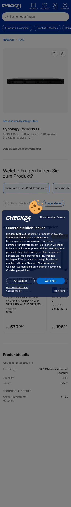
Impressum (59, 291)
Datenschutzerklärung (17, 287)
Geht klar (50, 280)
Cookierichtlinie (14, 291)
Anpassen (20, 280)
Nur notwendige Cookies (52, 217)
